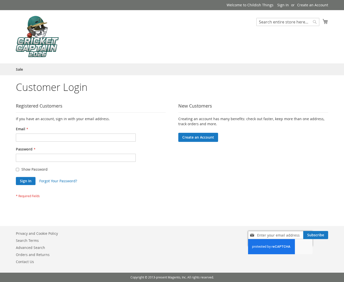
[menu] (172, 69)
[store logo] (37, 36)
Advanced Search (30, 247)
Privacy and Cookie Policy (37, 233)
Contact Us (25, 261)
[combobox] (287, 22)
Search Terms (27, 240)
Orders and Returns (33, 254)
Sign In (283, 5)
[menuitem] (19, 69)
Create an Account (312, 5)
